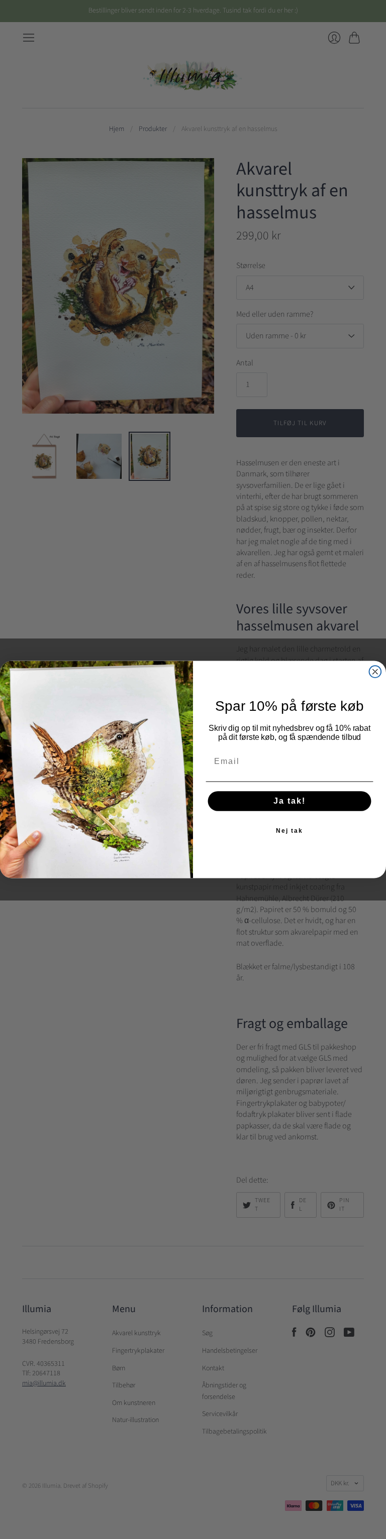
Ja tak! (289, 801)
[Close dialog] (375, 672)
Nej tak (289, 831)
